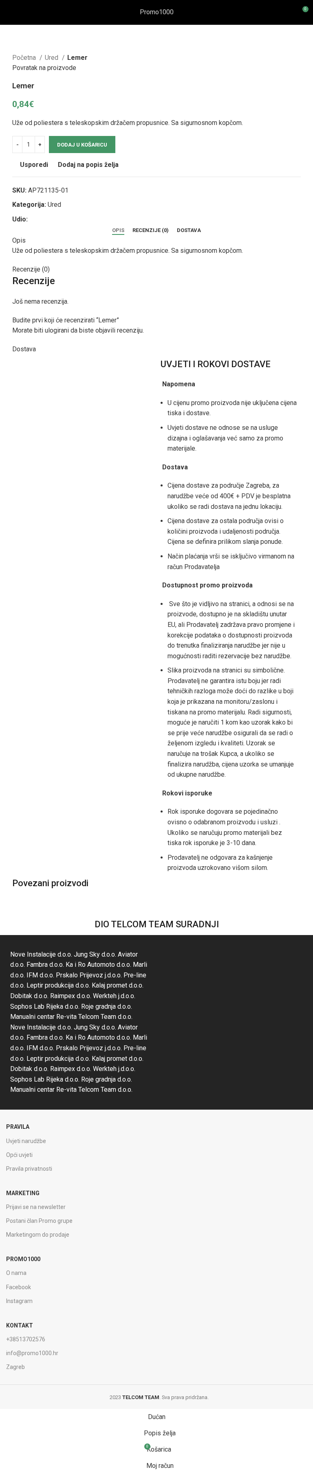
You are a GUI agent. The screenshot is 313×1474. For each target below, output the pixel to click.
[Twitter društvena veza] (43, 219)
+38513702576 (25, 1339)
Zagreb (15, 1367)
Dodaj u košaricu (82, 145)
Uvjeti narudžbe (26, 1141)
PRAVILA (17, 1127)
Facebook (18, 1287)
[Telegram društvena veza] (72, 219)
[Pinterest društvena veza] (53, 219)
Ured (52, 57)
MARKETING (23, 1193)
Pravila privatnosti (29, 1168)
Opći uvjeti (19, 1155)
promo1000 (23, 1259)
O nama (16, 1273)
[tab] (118, 230)
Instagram (19, 1301)
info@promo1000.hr (32, 1353)
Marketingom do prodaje (37, 1234)
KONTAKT (19, 1325)
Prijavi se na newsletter (36, 1207)
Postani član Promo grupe (39, 1221)
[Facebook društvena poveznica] (34, 219)
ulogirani (57, 330)
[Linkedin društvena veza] (62, 219)
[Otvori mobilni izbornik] (9, 12)
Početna (24, 57)
